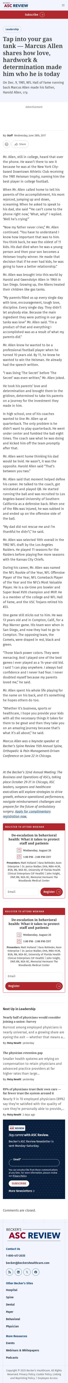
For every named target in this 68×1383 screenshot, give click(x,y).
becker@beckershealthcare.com (28, 1263)
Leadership (12, 29)
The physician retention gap (23, 1053)
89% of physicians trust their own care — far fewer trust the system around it (32, 1091)
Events (10, 1343)
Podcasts (12, 1357)
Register (49, 892)
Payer (9, 1312)
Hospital (11, 1290)
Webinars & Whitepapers (22, 1350)
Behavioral (13, 1319)
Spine (10, 1297)
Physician (12, 1326)
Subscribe (31, 14)
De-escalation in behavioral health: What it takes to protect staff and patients (34, 839)
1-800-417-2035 (15, 1255)
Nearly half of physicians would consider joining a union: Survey (32, 1019)
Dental (10, 1304)
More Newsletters (20, 1191)
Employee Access (48, 1378)
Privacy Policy (19, 1176)
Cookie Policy (43, 1374)
